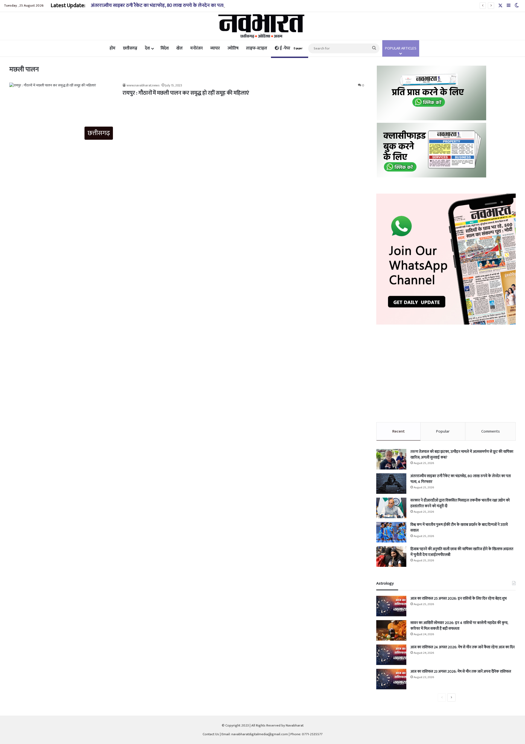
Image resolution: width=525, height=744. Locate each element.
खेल (179, 48)
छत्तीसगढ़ (130, 48)
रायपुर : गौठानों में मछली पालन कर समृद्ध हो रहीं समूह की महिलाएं (185, 93)
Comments (490, 431)
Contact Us (211, 734)
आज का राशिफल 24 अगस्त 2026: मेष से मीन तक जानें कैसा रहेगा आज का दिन (462, 647)
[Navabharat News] (262, 26)
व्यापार (215, 48)
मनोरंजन (196, 48)
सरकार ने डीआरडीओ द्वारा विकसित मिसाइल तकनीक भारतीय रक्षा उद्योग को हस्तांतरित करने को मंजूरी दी (460, 503)
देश (147, 48)
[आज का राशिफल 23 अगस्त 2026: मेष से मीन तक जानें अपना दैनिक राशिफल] (391, 679)
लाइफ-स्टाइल (256, 48)
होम (112, 48)
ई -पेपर (290, 48)
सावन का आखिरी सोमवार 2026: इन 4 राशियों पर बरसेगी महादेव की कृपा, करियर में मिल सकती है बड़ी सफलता (459, 626)
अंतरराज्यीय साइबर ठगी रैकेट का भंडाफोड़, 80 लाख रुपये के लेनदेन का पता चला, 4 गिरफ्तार (173, 5)
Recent (398, 431)
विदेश (165, 48)
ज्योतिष (233, 48)
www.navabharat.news (143, 85)
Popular (443, 431)
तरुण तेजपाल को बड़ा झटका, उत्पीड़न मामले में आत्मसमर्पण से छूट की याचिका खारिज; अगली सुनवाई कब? (461, 454)
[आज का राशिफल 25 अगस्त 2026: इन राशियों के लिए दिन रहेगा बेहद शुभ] (391, 606)
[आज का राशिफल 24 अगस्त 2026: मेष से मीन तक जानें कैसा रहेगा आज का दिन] (391, 654)
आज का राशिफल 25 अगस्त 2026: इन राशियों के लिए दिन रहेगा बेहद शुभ (458, 598)
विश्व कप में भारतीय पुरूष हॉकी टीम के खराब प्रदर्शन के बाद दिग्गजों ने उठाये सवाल (459, 527)
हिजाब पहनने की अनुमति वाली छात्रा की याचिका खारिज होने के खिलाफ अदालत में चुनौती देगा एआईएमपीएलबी (461, 552)
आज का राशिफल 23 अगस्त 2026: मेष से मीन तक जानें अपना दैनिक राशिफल (460, 671)
